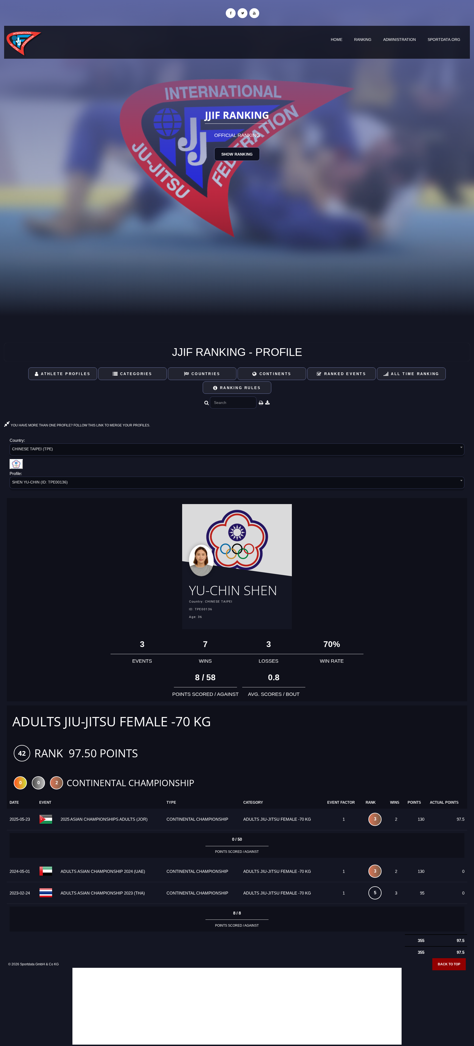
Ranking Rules (239, 388)
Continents (274, 374)
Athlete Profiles (65, 374)
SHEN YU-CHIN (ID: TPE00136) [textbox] (40, 482)
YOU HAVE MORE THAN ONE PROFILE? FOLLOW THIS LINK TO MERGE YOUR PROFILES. (80, 425)
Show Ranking (237, 154)
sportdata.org (444, 39)
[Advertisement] (237, 1006)
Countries (205, 374)
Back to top (449, 964)
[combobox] (237, 450)
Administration (399, 39)
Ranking (362, 39)
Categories (135, 374)
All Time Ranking (414, 374)
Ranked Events (344, 374)
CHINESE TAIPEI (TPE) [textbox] (32, 449)
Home (336, 39)
